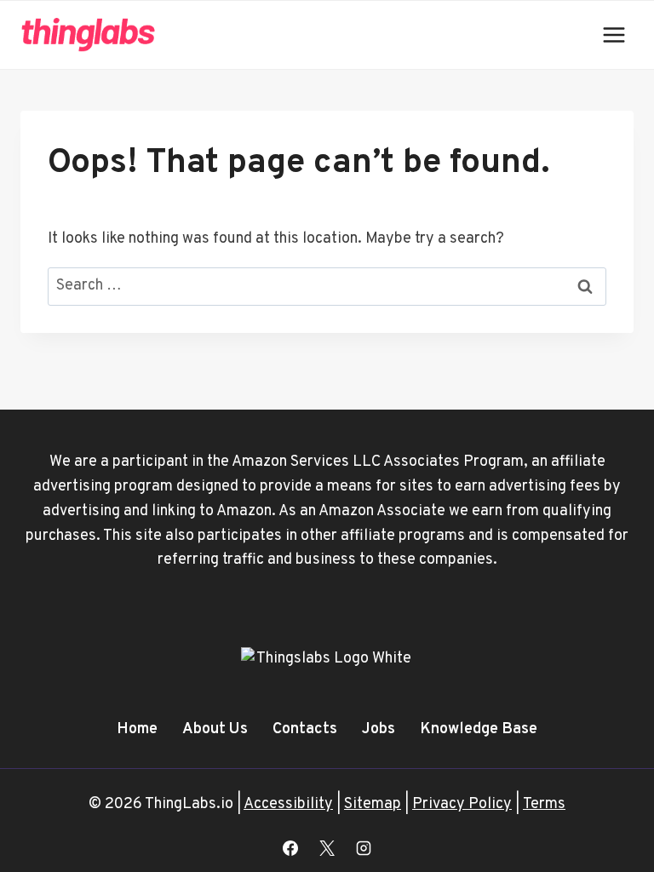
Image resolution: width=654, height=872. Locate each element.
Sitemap (372, 804)
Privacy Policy (462, 804)
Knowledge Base (478, 729)
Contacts (304, 729)
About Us (215, 729)
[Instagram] (363, 848)
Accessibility (288, 804)
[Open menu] (614, 34)
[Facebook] (290, 848)
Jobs (378, 729)
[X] (327, 848)
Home (137, 729)
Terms (544, 804)
